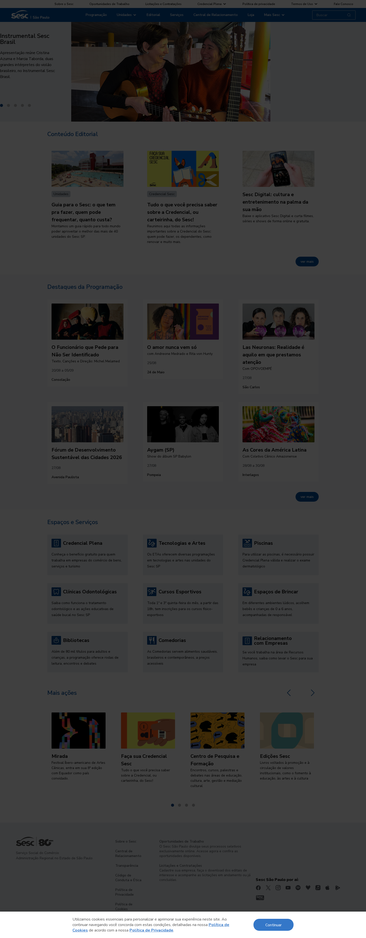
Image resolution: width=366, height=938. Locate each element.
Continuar (273, 924)
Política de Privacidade (151, 930)
